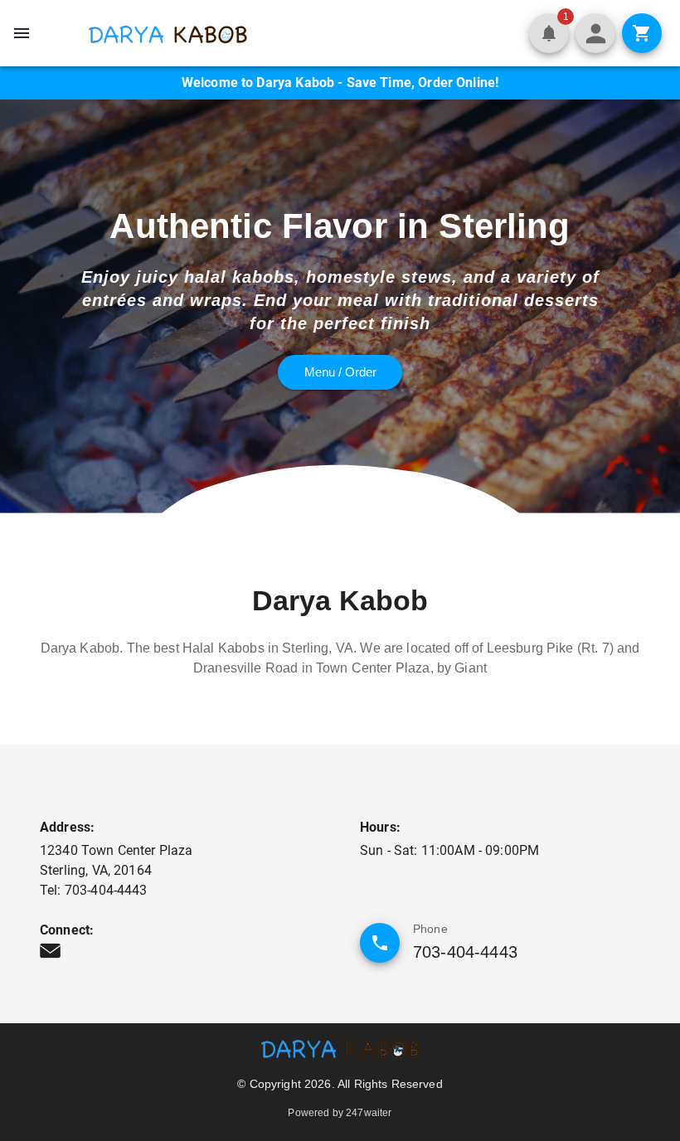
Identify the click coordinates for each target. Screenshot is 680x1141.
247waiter (368, 1113)
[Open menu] (21, 33)
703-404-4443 (465, 952)
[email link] (50, 950)
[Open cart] (642, 33)
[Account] (595, 33)
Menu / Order (340, 372)
